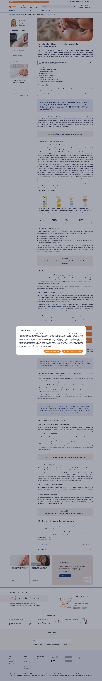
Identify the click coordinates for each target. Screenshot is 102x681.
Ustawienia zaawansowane (52, 351)
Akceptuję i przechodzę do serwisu (72, 351)
